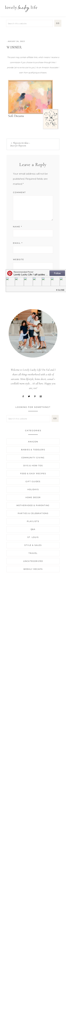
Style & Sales (33, 545)
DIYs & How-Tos (33, 465)
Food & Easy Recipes (33, 473)
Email (18, 243)
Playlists (33, 521)
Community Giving (33, 457)
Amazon (33, 442)
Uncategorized (33, 561)
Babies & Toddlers (33, 450)
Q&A (33, 529)
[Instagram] (41, 396)
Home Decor (33, 497)
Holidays (33, 489)
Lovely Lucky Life (21, 8)
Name (17, 226)
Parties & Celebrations (33, 513)
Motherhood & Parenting (33, 505)
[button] (60, 6)
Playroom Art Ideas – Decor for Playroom (20, 144)
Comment (19, 192)
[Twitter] (30, 396)
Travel (33, 553)
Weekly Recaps (33, 569)
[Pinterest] (36, 396)
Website (18, 259)
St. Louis (33, 537)
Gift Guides (33, 481)
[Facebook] (24, 396)
